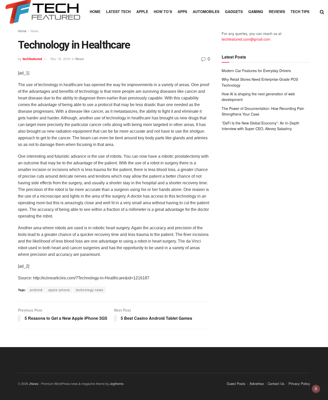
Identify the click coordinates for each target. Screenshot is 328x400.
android (36, 290)
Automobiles (206, 11)
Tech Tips (300, 11)
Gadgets (234, 11)
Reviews (277, 11)
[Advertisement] (266, 177)
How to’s (163, 11)
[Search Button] (322, 11)
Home (95, 11)
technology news (89, 290)
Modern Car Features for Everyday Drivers (256, 70)
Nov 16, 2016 (60, 58)
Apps (182, 11)
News (34, 31)
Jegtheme (117, 383)
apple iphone (59, 290)
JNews (33, 383)
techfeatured (32, 58)
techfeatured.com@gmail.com (246, 39)
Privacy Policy (299, 383)
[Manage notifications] (316, 389)
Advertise (257, 383)
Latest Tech (118, 11)
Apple (142, 11)
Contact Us (276, 383)
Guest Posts (236, 383)
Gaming (255, 11)
